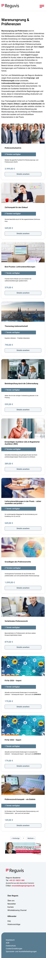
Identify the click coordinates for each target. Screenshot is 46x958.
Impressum (10, 940)
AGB (7, 943)
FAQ (9, 921)
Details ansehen (23, 174)
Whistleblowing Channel (16, 910)
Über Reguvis (12, 896)
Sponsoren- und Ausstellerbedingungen (21, 951)
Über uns (10, 901)
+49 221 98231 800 (16, 880)
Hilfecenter (11, 916)
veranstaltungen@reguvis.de (23, 886)
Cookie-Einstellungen (14, 949)
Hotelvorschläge (13, 924)
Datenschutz (11, 946)
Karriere (10, 907)
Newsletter (11, 904)
